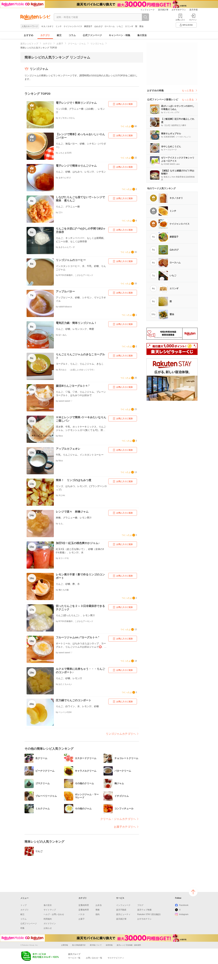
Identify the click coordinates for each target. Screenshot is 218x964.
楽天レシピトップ (29, 43)
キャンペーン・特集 (119, 35)
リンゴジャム (97, 43)
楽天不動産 (121, 910)
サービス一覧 (74, 958)
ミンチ (59, 26)
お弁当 (99, 905)
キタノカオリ (47, 26)
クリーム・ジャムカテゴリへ (118, 818)
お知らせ (48, 928)
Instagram (183, 914)
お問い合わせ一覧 (94, 958)
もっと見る (188, 90)
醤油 (141, 26)
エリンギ (129, 26)
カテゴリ (45, 35)
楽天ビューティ (123, 914)
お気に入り (180, 20)
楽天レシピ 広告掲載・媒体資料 (129, 945)
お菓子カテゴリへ (125, 826)
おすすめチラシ (179, 9)
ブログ (140, 905)
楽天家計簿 (163, 9)
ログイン (193, 20)
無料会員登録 (187, 25)
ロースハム (110, 26)
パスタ (82, 914)
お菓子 (60, 43)
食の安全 (142, 35)
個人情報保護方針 (79, 945)
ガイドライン (50, 923)
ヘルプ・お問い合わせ (54, 914)
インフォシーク (147, 9)
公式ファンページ (92, 35)
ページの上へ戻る (193, 892)
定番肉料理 (84, 905)
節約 (98, 914)
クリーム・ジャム (77, 43)
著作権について (96, 945)
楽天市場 (193, 9)
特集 (22, 928)
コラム (72, 35)
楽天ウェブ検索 (144, 910)
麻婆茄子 (88, 26)
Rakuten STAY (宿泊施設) (149, 914)
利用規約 (48, 919)
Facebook (183, 905)
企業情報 (64, 945)
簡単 (98, 910)
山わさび (98, 26)
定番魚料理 (84, 910)
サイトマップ (50, 910)
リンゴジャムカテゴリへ (121, 733)
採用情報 (109, 945)
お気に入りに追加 (124, 104)
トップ (23, 905)
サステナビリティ (116, 958)
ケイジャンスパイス (73, 26)
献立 (59, 35)
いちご (120, 26)
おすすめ (28, 35)
